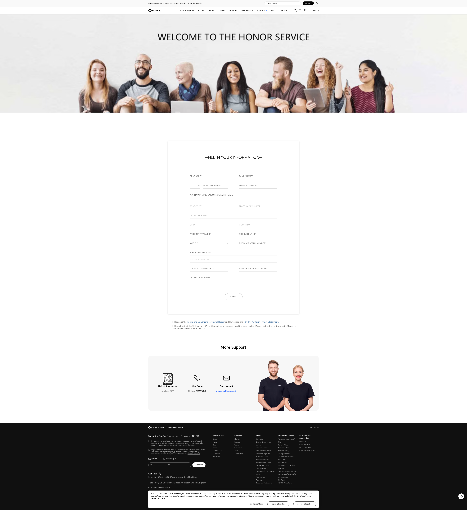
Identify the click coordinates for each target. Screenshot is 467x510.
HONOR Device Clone (306, 450)
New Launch (260, 477)
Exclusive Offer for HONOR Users (265, 472)
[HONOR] (154, 427)
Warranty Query (283, 451)
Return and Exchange (263, 462)
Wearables (233, 10)
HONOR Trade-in (262, 468)
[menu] (304, 10)
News (215, 442)
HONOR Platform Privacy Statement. (261, 322)
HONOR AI (261, 10)
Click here (161, 498)
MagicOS (302, 441)
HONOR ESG (217, 451)
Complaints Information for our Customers (287, 475)
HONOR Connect (305, 444)
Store (313, 11)
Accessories (238, 454)
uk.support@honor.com (225, 391)
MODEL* (194, 243)
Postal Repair (282, 462)
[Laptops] (216, 10)
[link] (300, 10)
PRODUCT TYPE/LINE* (200, 234)
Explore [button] (284, 10)
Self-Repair (281, 480)
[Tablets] (226, 10)
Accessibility (217, 457)
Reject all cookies (278, 504)
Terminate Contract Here (264, 483)
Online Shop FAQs (262, 465)
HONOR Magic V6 (187, 10)
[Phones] (205, 10)
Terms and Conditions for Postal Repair (206, 322)
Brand (215, 439)
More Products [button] (247, 10)
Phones (201, 10)
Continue (308, 3)
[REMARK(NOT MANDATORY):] (233, 259)
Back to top (314, 427)
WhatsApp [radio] (171, 459)
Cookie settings (256, 504)
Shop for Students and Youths (263, 443)
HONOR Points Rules (285, 483)
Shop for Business (262, 448)
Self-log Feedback (284, 454)
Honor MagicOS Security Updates (286, 467)
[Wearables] (238, 10)
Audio (236, 451)
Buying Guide (260, 439)
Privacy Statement (189, 445)
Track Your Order (262, 457)
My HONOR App (304, 447)
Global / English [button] (272, 3)
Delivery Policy (283, 445)
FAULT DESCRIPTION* (200, 253)
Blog (214, 445)
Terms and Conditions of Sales (286, 440)
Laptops (211, 10)
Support (274, 10)
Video (215, 448)
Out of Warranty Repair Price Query (286, 458)
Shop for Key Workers (263, 451)
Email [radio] (154, 459)
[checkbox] (177, 443)
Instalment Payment (263, 454)
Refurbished (260, 480)
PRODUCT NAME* (247, 234)
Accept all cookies (304, 504)
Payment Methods (262, 459)
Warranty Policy (283, 448)
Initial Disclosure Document (287, 471)
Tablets (221, 10)
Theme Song (217, 454)
